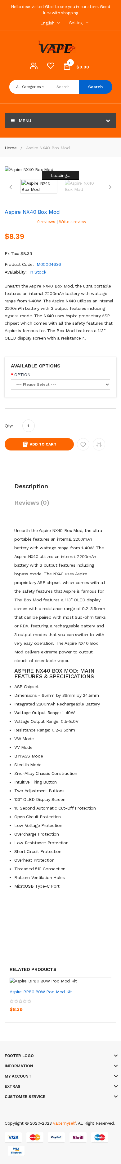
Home (11, 147)
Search (95, 86)
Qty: (9, 425)
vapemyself (64, 1123)
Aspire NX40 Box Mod (47, 147)
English (48, 23)
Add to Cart (43, 444)
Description (31, 486)
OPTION (22, 374)
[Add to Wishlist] (30, 1005)
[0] (50, 67)
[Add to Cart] (16, 1005)
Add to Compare (99, 444)
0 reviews (46, 221)
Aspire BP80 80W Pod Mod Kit (41, 991)
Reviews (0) (31, 502)
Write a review (72, 221)
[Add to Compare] (43, 1005)
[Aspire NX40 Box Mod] (38, 185)
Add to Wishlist (83, 444)
